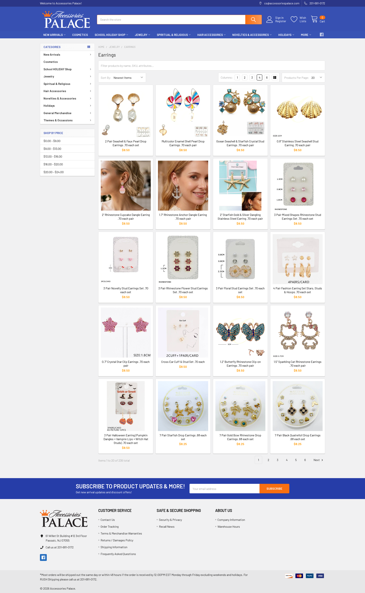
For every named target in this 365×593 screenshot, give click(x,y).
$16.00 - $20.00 (53, 164)
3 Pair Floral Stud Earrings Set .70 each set (240, 290)
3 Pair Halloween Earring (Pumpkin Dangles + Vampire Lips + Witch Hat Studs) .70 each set (125, 439)
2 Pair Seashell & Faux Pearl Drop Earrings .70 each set (125, 143)
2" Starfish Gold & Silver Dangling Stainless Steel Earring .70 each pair (240, 216)
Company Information (231, 519)
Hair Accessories (210, 34)
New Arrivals (53, 34)
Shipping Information (114, 547)
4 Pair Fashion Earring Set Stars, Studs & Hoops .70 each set (297, 290)
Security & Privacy (170, 519)
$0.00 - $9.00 (52, 141)
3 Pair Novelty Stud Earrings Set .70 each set (125, 290)
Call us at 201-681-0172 (60, 547)
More (304, 34)
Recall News (167, 526)
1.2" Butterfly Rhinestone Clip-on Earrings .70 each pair (240, 363)
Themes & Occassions (58, 120)
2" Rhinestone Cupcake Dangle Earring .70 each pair (126, 216)
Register (280, 21)
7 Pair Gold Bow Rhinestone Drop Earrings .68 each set (240, 437)
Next (316, 460)
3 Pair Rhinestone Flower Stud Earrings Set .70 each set (183, 290)
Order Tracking (110, 526)
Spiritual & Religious (172, 34)
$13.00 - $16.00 (53, 156)
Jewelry (141, 34)
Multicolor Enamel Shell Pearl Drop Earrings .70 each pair (183, 143)
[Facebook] (321, 34)
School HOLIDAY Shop (110, 34)
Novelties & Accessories (250, 34)
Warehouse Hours (228, 526)
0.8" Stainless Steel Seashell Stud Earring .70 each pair (297, 143)
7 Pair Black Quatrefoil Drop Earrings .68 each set (298, 437)
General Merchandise (57, 113)
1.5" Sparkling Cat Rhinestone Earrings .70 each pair (297, 363)
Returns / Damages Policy (117, 540)
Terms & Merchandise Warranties (121, 533)
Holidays (284, 34)
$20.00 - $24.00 (54, 172)
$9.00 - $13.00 (52, 148)
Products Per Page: (296, 77)
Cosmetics (80, 34)
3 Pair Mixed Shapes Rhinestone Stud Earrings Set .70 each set (297, 216)
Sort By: (106, 77)
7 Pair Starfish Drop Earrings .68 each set (183, 437)
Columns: (227, 77)
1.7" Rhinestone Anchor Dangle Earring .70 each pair (183, 216)
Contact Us (108, 519)
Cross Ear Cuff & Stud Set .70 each (183, 361)
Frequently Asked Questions (118, 554)
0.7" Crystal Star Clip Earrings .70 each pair (126, 363)
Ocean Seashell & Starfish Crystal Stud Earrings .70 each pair (240, 143)
